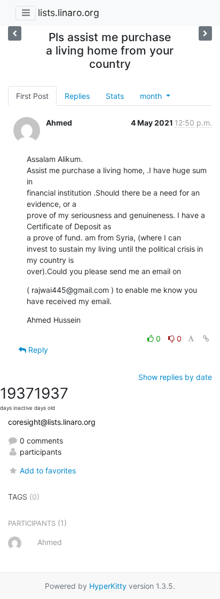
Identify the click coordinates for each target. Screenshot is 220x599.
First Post (32, 95)
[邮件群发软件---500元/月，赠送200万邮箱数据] (14, 33)
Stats (115, 95)
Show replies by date (175, 377)
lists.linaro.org (68, 12)
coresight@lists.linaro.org (52, 421)
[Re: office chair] (205, 33)
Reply (37, 349)
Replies (77, 95)
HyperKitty (108, 585)
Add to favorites (48, 470)
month (152, 95)
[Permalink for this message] (206, 338)
